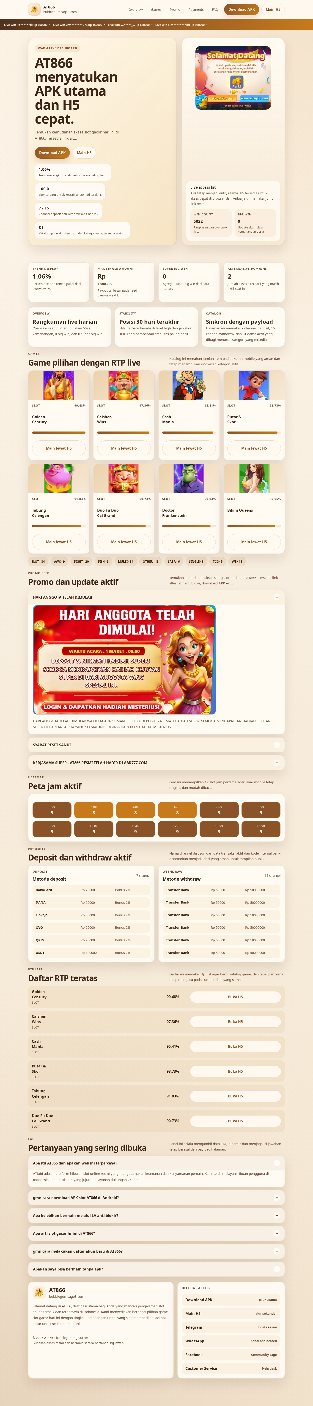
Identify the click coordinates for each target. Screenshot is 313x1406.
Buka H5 (235, 997)
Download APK (241, 9)
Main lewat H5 (59, 448)
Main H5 (273, 9)
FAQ (215, 9)
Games (156, 9)
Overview (136, 9)
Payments (196, 9)
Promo (175, 9)
